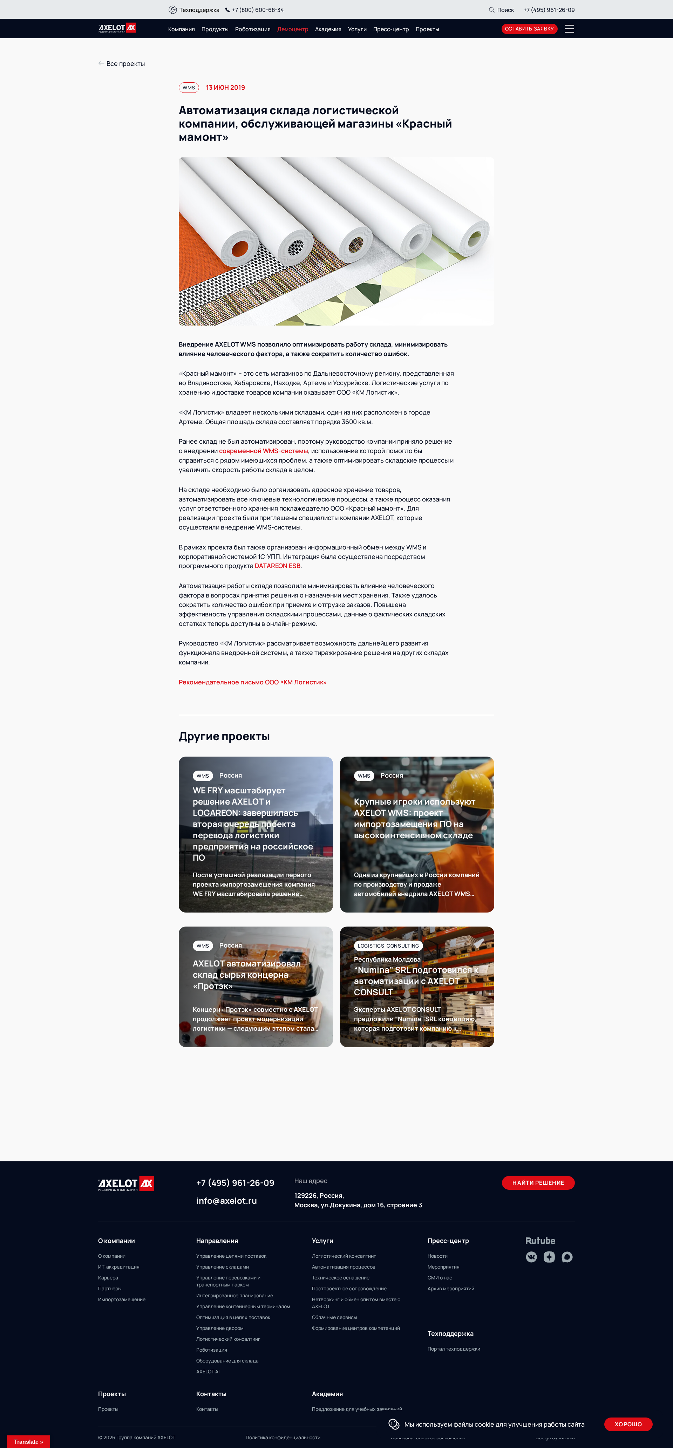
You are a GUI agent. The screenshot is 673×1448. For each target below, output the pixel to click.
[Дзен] (549, 1257)
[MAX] (567, 1257)
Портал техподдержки (454, 1348)
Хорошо (628, 1424)
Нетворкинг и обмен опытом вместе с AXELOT (356, 1303)
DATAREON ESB (277, 565)
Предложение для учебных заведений (357, 1409)
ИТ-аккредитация (119, 1266)
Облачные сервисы (334, 1317)
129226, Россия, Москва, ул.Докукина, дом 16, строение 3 (358, 1200)
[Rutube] (541, 1240)
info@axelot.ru (226, 1201)
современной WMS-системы (263, 450)
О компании (111, 1255)
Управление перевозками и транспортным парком (228, 1281)
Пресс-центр (391, 29)
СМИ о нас (440, 1277)
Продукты (215, 29)
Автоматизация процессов (343, 1266)
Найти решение (538, 1183)
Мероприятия (444, 1266)
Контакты (207, 1409)
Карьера (108, 1277)
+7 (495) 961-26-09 (549, 10)
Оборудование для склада (227, 1360)
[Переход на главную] (117, 27)
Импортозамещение (121, 1299)
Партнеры (110, 1288)
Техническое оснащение (340, 1277)
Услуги (357, 29)
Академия (328, 29)
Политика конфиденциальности (283, 1437)
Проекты (427, 29)
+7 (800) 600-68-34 (258, 10)
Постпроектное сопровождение (349, 1288)
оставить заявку (530, 28)
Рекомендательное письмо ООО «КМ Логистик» (253, 682)
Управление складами (222, 1266)
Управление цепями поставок (231, 1255)
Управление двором (220, 1328)
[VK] (531, 1257)
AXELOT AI (207, 1371)
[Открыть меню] (569, 28)
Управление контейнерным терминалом (243, 1306)
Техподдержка (199, 10)
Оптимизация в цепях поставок (233, 1317)
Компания (181, 29)
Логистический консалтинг (228, 1339)
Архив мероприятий (451, 1288)
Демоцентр (292, 29)
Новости (438, 1255)
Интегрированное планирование (234, 1295)
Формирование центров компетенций (356, 1328)
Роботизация (253, 29)
